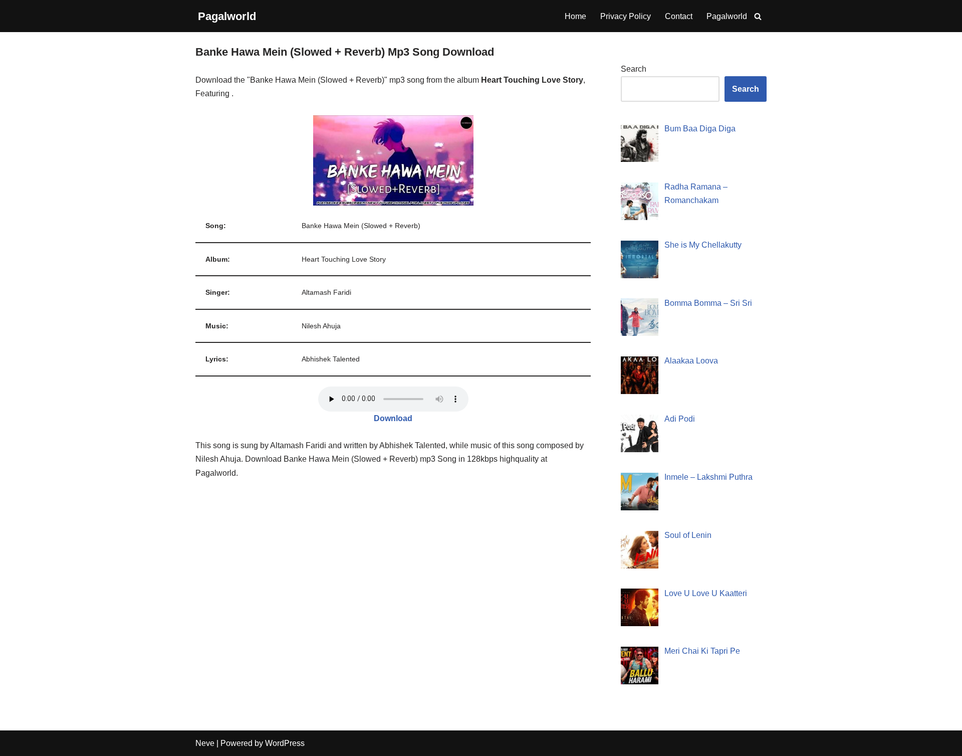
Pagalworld (726, 16)
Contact (678, 16)
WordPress (285, 743)
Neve (204, 743)
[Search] (758, 16)
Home (575, 16)
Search (633, 69)
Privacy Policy (625, 16)
